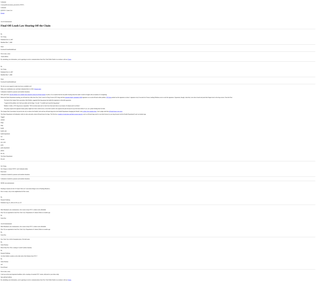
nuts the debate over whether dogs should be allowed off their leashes (28, 94)
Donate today (37, 89)
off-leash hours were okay (115, 111)
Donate (2, 13)
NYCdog (108, 97)
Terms (69, 59)
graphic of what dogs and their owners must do (70, 114)
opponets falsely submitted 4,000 (73, 97)
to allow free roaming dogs (89, 111)
